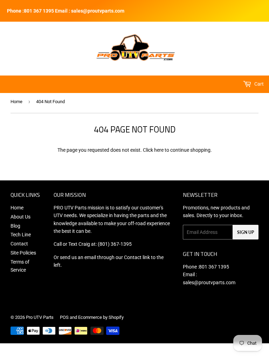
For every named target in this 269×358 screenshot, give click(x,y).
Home (16, 101)
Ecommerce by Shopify (101, 317)
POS (64, 317)
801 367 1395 (214, 267)
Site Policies (23, 253)
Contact (19, 243)
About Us (20, 217)
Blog (15, 226)
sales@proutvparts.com (209, 282)
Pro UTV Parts (40, 317)
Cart (258, 84)
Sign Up (245, 232)
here (159, 150)
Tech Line (21, 234)
